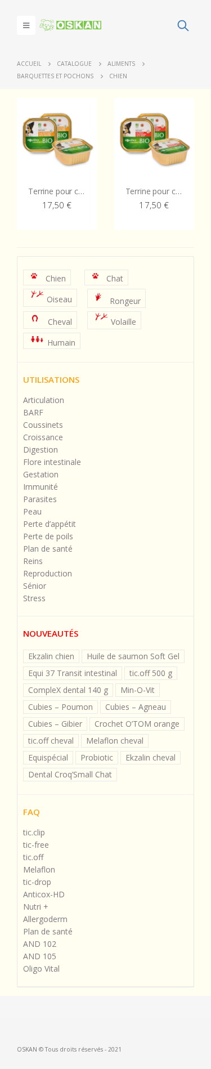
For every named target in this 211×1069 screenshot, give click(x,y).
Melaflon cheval (114, 740)
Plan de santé (48, 548)
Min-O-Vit (137, 690)
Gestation (41, 474)
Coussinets (43, 424)
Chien (56, 278)
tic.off (33, 857)
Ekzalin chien (51, 656)
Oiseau (59, 299)
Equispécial (48, 757)
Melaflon (39, 869)
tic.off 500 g (150, 673)
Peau (32, 511)
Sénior (34, 585)
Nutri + (35, 906)
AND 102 (39, 943)
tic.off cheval (51, 740)
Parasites (40, 499)
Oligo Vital (41, 968)
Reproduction (47, 573)
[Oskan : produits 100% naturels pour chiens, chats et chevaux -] (70, 25)
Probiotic (96, 757)
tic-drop (37, 881)
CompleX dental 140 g (68, 690)
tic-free (36, 844)
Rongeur (125, 301)
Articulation (43, 400)
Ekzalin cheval (150, 757)
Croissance (43, 437)
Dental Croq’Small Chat (70, 774)
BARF (33, 412)
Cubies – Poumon (60, 706)
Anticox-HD (44, 894)
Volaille (123, 322)
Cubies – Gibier (55, 723)
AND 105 (39, 956)
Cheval (60, 321)
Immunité (40, 486)
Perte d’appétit (49, 523)
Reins (33, 561)
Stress (34, 598)
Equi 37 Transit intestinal (72, 673)
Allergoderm (45, 919)
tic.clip (34, 832)
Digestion (40, 449)
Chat (114, 278)
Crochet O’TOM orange (137, 723)
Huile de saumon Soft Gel (133, 656)
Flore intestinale (52, 462)
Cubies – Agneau (135, 706)
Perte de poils (48, 536)
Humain (61, 342)
